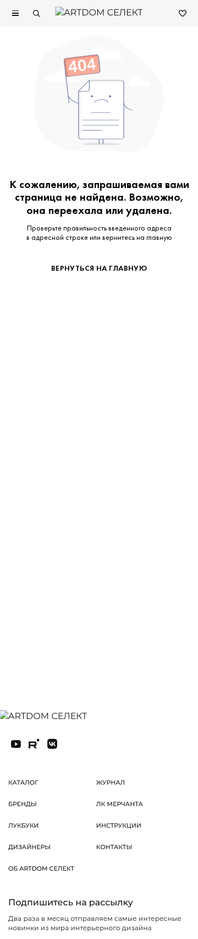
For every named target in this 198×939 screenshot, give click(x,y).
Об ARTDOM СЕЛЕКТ (41, 868)
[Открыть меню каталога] (15, 13)
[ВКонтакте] (52, 744)
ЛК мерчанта (119, 804)
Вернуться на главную (99, 268)
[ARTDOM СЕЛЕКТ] (52, 717)
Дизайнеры (29, 847)
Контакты (114, 847)
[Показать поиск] (36, 13)
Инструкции (118, 825)
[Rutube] (34, 744)
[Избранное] (183, 13)
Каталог (23, 782)
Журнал (110, 782)
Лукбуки (23, 825)
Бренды (22, 804)
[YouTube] (16, 744)
